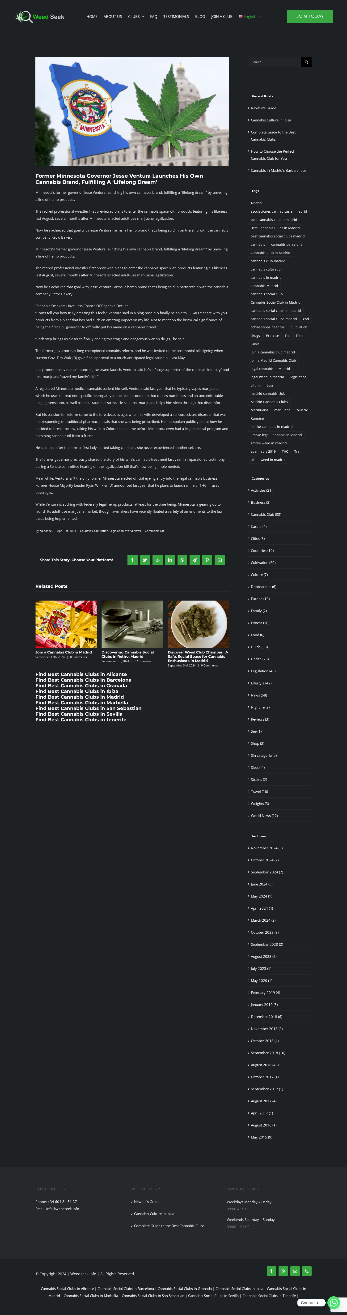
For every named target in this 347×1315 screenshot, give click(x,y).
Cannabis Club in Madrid (270, 253)
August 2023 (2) (263, 956)
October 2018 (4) (265, 1040)
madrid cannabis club (268, 393)
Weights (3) (260, 803)
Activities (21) (261, 490)
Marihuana (259, 410)
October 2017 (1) (265, 1076)
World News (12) (264, 815)
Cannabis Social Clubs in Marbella (91, 1295)
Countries (86, 531)
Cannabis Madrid (264, 286)
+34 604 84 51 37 (62, 1201)
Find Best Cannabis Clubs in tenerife (81, 719)
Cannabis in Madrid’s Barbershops (278, 170)
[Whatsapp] (333, 1302)
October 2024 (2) (265, 860)
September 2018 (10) (268, 1052)
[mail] (295, 1271)
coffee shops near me (268, 327)
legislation (298, 377)
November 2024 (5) (267, 848)
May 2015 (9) (261, 1137)
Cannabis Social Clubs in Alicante (67, 1288)
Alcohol (256, 203)
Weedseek (46, 531)
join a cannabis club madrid (273, 352)
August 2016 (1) (263, 1125)
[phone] (307, 1271)
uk (252, 460)
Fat (287, 336)
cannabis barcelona (286, 244)
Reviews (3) (260, 719)
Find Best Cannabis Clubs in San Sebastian (88, 708)
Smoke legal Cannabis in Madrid (276, 435)
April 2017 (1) (262, 1113)
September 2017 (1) (267, 1089)
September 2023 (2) (267, 944)
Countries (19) (262, 550)
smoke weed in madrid (269, 443)
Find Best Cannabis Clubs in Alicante (81, 674)
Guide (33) (259, 647)
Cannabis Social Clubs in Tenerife (269, 1295)
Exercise (272, 336)
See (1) (256, 731)
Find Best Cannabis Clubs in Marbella (81, 702)
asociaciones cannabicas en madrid (279, 211)
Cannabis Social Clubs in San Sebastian (153, 1295)
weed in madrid (273, 460)
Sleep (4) (258, 767)
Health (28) (260, 659)
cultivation (299, 327)
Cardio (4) (259, 526)
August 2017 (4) (263, 1101)
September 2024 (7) (267, 872)
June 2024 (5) (261, 884)
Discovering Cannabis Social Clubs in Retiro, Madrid (61, 654)
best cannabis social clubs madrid (278, 236)
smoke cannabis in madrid (272, 427)
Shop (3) (257, 743)
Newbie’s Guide (182, 652)
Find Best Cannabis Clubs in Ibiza (76, 691)
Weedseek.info (83, 1273)
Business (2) (260, 502)
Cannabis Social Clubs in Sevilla (213, 1295)
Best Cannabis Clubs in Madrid (275, 228)
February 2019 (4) (265, 992)
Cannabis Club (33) (266, 514)
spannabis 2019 (263, 451)
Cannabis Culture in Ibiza (271, 120)
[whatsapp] (283, 1271)
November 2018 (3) (267, 1028)
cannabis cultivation (267, 269)
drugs (255, 336)
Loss (270, 385)
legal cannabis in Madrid (270, 369)
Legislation (117, 531)
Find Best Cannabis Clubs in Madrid (79, 697)
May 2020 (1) (261, 980)
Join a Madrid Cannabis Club (273, 360)
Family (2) (259, 610)
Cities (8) (258, 538)
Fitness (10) (260, 622)
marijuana (282, 410)
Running (257, 418)
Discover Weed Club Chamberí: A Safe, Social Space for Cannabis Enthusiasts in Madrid (132, 656)
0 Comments (76, 661)
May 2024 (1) (261, 896)
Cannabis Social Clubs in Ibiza (239, 1288)
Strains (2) (259, 779)
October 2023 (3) (265, 932)
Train (298, 451)
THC (285, 451)
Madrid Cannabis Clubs (269, 402)
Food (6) (257, 634)
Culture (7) (259, 574)
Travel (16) (259, 791)
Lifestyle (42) (261, 683)
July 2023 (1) (261, 968)
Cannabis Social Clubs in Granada (185, 1288)
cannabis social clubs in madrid (276, 311)
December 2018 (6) (266, 1016)
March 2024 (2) (263, 920)
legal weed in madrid (267, 377)
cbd (306, 319)
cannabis (258, 244)
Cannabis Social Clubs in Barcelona (125, 1288)
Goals (255, 344)
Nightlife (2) (260, 707)
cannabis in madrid (266, 277)
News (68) (259, 695)
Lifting (256, 385)
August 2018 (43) (265, 1064)
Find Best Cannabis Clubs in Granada (81, 685)
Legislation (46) (263, 671)
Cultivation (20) (263, 562)
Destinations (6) (263, 586)
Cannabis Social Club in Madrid (275, 302)
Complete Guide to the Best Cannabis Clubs (169, 1225)
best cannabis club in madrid (274, 220)
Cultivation (101, 531)
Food (300, 336)
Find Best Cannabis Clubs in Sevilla (79, 714)
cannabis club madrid (268, 261)
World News (133, 531)
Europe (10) (260, 598)
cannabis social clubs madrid (274, 319)
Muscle (302, 410)
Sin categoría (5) (264, 755)
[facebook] (271, 1271)
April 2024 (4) (262, 908)
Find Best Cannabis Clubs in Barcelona (83, 680)
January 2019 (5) (264, 1004)
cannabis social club (267, 294)
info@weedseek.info (62, 1208)
